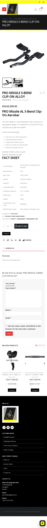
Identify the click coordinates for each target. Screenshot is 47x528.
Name (8, 310)
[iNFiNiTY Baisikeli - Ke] (12, 9)
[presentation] (5, 55)
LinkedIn (12, 240)
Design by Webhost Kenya (32, 511)
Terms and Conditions (11, 445)
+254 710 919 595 (7, 500)
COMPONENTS (21, 219)
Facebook (4, 240)
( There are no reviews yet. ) (20, 100)
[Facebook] (39, 2)
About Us (6, 460)
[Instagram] (43, 2)
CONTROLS (11, 372)
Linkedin (12, 427)
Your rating (10, 283)
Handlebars (30, 219)
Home (5, 19)
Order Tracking (8, 450)
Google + (16, 240)
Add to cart (22, 226)
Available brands (9, 437)
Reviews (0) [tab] (10, 248)
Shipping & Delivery (10, 441)
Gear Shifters (17, 372)
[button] (36, 345)
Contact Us (7, 473)
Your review (10, 288)
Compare (6, 234)
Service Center (8, 464)
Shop (10, 19)
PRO (36, 219)
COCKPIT (13, 219)
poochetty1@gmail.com (9, 495)
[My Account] (35, 9)
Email (20, 240)
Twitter (8, 240)
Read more (12, 384)
